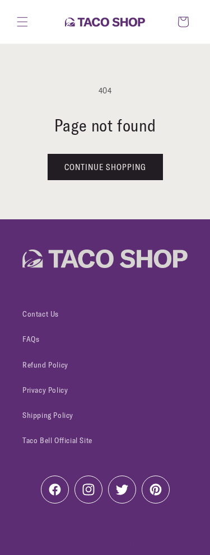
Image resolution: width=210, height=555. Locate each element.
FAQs (30, 339)
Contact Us (40, 314)
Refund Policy (45, 365)
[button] (22, 22)
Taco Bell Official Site (57, 440)
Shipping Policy (47, 415)
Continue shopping (105, 167)
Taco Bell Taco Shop (116, 545)
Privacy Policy (45, 390)
